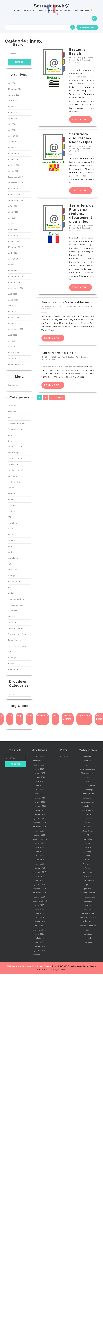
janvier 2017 (14, 265)
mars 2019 (13, 189)
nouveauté (13, 570)
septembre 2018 (15, 200)
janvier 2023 (14, 148)
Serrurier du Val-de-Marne (65, 302)
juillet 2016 (13, 300)
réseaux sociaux (15, 605)
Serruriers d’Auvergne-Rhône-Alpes (81, 138)
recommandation (16, 599)
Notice (11, 564)
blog (10, 435)
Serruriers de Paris (59, 353)
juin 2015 (12, 341)
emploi (11, 499)
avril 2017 (12, 253)
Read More (82, 120)
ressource (12, 611)
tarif (10, 652)
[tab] (72, 27)
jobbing (11, 540)
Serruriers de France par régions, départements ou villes (81, 213)
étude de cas (14, 511)
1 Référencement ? (87, 27)
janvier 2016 (14, 323)
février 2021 (13, 159)
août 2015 (12, 335)
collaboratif (13, 464)
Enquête (12, 505)
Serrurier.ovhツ (51, 5)
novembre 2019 (15, 183)
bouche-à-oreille (16, 447)
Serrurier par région (17, 634)
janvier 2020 (14, 171)
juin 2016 (12, 306)
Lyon (29, 716)
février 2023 (13, 142)
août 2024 (12, 101)
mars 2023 (13, 136)
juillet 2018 (13, 212)
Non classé (13, 558)
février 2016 (13, 317)
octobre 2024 (14, 95)
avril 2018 (12, 230)
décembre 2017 (15, 247)
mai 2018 (12, 224)
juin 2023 (12, 124)
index (10, 529)
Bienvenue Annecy (16, 423)
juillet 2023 (13, 118)
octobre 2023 (14, 112)
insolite (11, 535)
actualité (12, 406)
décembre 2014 (15, 364)
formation (12, 523)
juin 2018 (12, 218)
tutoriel (11, 663)
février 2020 (13, 165)
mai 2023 (12, 130)
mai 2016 (12, 311)
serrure (11, 617)
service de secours (17, 646)
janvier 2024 (14, 107)
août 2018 (12, 206)
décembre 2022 (15, 153)
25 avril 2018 (50, 357)
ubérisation (13, 669)
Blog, (10, 441)
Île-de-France (14, 640)
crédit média (14, 482)
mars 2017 (13, 259)
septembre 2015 (15, 329)
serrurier (12, 622)
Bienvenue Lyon (15, 429)
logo (19, 716)
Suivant (59, 397)
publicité (12, 593)
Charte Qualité (15, 458)
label (10, 546)
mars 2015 (13, 347)
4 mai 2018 (77, 146)
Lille (10, 716)
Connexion (13, 385)
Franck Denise (66, 306)
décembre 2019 (15, 177)
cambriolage (14, 453)
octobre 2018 (14, 194)
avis (10, 417)
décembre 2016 (15, 270)
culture (11, 488)
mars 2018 (13, 235)
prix (9, 587)
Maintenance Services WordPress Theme (29, 966)
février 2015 (13, 352)
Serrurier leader (15, 628)
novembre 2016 (15, 276)
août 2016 (12, 294)
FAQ (10, 517)
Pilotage (12, 576)
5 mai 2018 (77, 58)
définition (12, 494)
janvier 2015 (14, 358)
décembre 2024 (15, 89)
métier (11, 552)
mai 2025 (12, 83)
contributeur (13, 476)
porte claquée (14, 581)
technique (12, 657)
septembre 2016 (15, 288)
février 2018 (13, 241)
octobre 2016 (14, 282)
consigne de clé (15, 470)
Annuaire (12, 412)
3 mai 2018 (49, 306)
